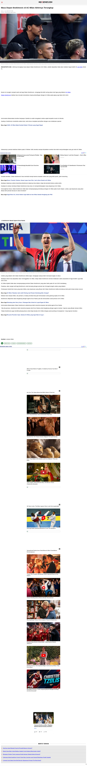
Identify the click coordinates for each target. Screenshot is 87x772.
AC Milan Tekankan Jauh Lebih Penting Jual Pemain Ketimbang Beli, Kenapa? (28, 293)
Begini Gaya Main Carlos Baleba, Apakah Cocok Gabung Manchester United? (22, 751)
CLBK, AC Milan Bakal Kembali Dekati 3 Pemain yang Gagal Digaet (25, 125)
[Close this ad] (86, 764)
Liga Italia (79, 67)
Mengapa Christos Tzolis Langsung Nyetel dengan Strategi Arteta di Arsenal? (21, 754)
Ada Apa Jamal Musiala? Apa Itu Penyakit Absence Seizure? (17, 748)
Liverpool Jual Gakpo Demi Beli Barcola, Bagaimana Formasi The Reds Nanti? (22, 760)
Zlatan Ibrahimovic (6, 95)
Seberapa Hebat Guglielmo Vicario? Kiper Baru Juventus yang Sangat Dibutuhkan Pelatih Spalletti (27, 757)
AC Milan (68, 92)
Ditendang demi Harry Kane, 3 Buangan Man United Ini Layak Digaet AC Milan (28, 302)
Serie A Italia (7, 343)
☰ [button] (2, 2)
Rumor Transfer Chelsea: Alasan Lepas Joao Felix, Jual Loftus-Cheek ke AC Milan (29, 180)
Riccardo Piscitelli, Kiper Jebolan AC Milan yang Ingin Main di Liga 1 (25, 315)
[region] (43, 768)
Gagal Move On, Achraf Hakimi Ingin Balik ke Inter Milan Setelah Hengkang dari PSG (29, 194)
